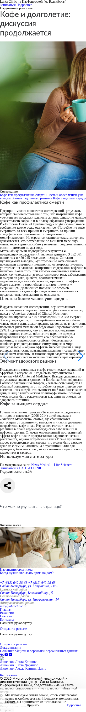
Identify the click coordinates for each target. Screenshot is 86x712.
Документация (10, 647)
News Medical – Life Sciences (51, 465)
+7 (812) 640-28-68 (13, 583)
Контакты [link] (7, 619)
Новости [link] (6, 616)
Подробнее (24, 5)
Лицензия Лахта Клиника (18, 662)
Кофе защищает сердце (69, 198)
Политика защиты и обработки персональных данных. (39, 651)
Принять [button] (33, 705)
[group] (43, 551)
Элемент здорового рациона (32, 198)
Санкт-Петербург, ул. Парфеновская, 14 (29, 599)
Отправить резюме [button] (13, 629)
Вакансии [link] (7, 613)
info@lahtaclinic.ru (13, 606)
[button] (80, 356)
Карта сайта (8, 675)
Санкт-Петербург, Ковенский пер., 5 (26, 593)
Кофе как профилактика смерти (23, 195)
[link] (2, 654)
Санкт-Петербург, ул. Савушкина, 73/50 (29, 586)
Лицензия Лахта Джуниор (19, 665)
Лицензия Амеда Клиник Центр (23, 668)
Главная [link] (5, 609)
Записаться (8, 5)
